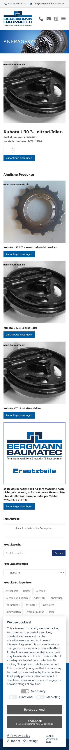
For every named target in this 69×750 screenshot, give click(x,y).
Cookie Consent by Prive (52, 739)
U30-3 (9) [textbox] (33, 572)
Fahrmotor (30, 604)
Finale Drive (47, 604)
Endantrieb (39, 597)
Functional (26, 697)
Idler (51, 611)
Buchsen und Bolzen (17, 597)
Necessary (38, 691)
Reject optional (34, 709)
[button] (63, 18)
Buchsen (40, 590)
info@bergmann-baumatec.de (49, 3)
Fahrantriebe (13, 604)
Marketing (53, 697)
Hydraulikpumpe (35, 611)
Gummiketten (13, 611)
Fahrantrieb (56, 597)
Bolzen (27, 590)
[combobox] (34, 572)
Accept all (34, 722)
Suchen (59, 553)
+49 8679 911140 (17, 3)
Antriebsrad (12, 590)
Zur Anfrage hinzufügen (19, 158)
